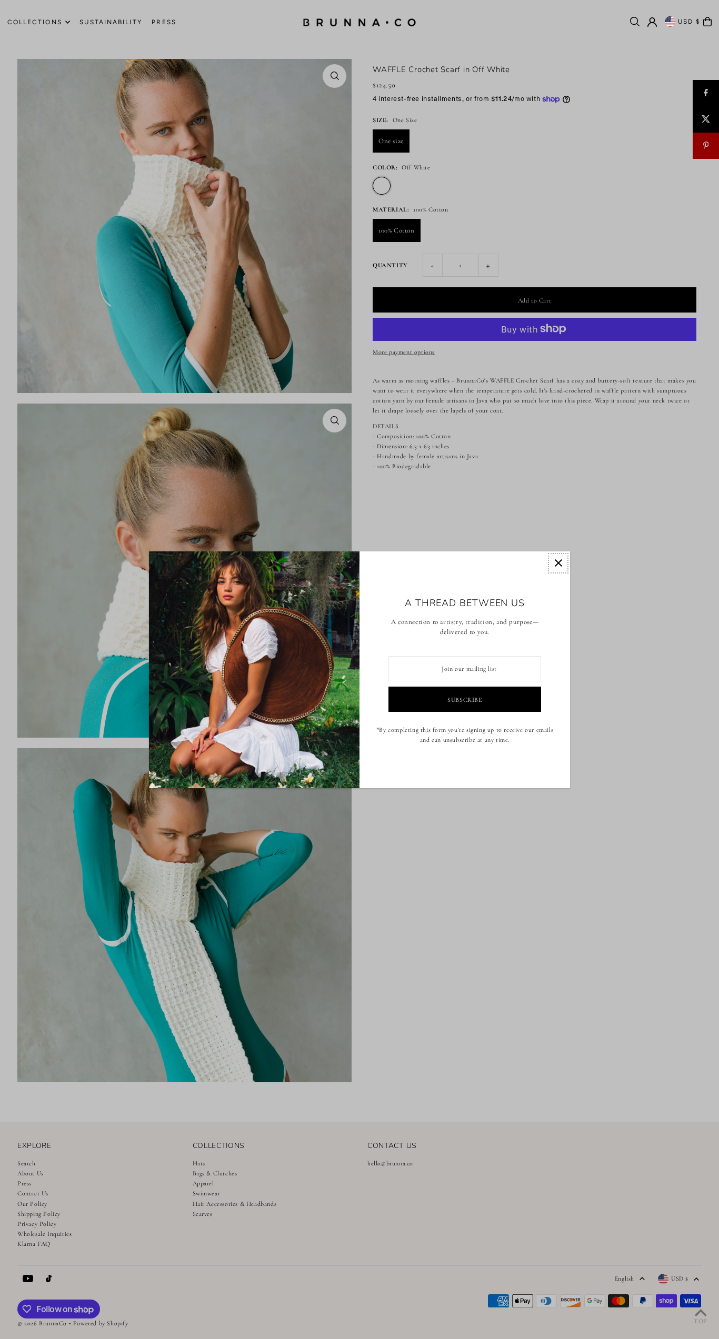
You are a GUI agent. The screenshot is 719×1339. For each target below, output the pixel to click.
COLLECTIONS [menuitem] (34, 22)
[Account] (652, 22)
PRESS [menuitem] (164, 22)
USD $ (689, 21)
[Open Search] (635, 21)
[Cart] (707, 21)
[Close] (558, 563)
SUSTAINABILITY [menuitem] (110, 22)
